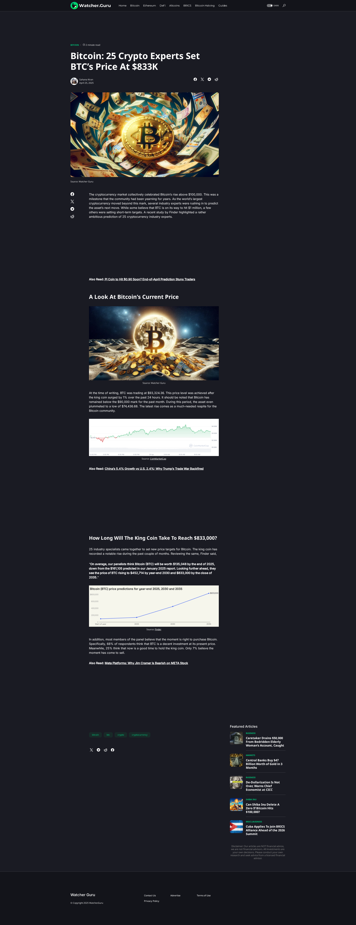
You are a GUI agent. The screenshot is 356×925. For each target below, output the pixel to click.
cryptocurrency (139, 734)
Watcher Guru (82, 895)
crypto (121, 734)
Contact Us (150, 895)
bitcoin (95, 734)
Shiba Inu (251, 799)
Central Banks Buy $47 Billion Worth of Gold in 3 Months (264, 763)
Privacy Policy (151, 901)
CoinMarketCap (158, 458)
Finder (158, 629)
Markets (250, 755)
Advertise (175, 895)
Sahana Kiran (86, 79)
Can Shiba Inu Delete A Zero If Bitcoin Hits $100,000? (262, 808)
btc (108, 734)
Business (251, 733)
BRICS (249, 821)
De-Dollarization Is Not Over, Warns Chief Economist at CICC (263, 786)
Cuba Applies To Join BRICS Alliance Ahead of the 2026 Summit (265, 830)
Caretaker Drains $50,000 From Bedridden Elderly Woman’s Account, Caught (265, 741)
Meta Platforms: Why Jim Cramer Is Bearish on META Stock (146, 663)
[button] (272, 5)
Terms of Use (204, 895)
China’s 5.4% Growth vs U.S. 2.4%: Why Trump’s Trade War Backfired (154, 468)
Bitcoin (74, 45)
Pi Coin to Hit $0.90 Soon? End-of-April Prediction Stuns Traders (149, 279)
